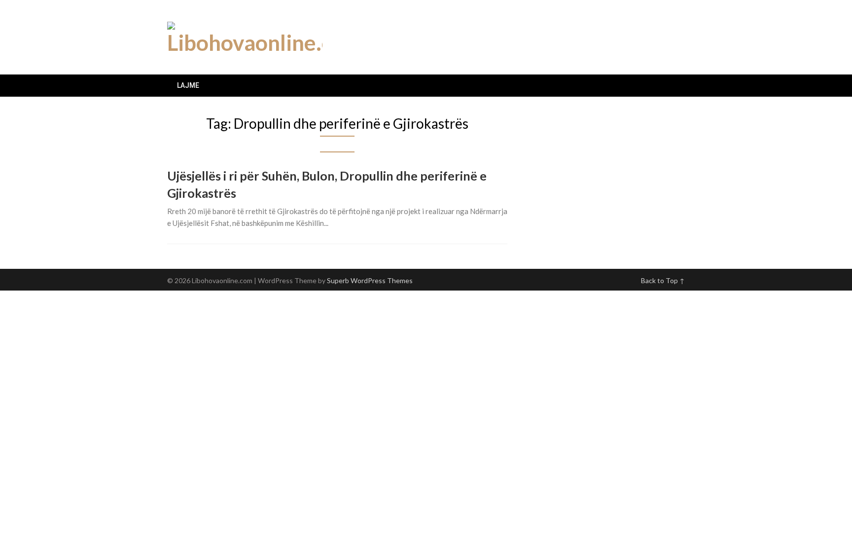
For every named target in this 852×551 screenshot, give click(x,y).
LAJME (188, 85)
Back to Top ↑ (663, 280)
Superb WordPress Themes (370, 280)
